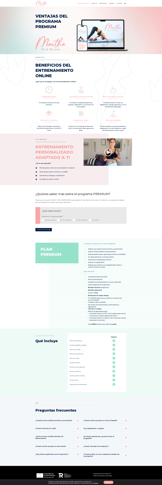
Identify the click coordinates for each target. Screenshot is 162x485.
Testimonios (103, 3)
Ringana (111, 3)
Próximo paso (43, 229)
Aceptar (108, 482)
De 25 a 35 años (65, 220)
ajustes (96, 483)
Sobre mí (94, 3)
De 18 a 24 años (50, 220)
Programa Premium (83, 3)
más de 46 (95, 220)
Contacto (120, 3)
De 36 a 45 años (81, 220)
